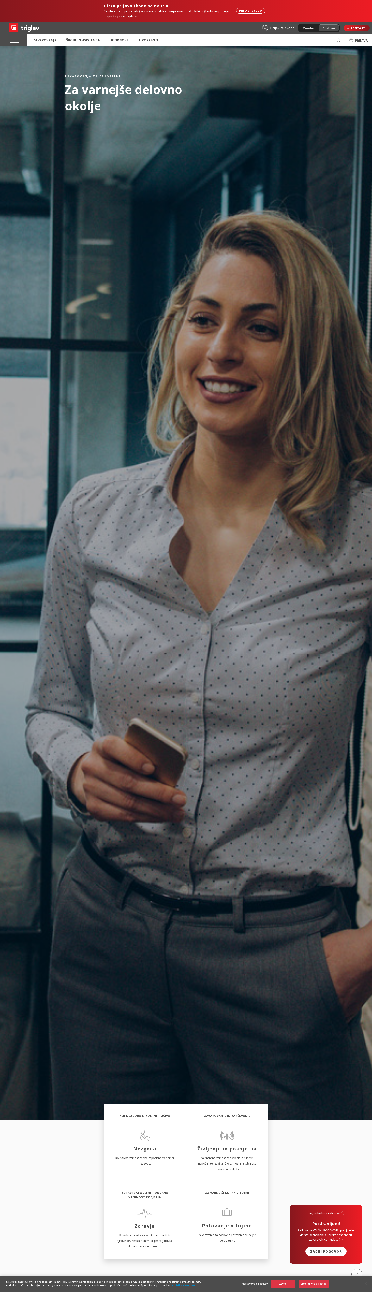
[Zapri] (366, 1283)
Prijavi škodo (250, 10)
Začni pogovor (326, 1251)
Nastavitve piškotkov (255, 1283)
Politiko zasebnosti (339, 1235)
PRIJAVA (361, 40)
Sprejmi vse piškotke (313, 1283)
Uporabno (148, 40)
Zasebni (308, 28)
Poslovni (329, 28)
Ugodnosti (120, 40)
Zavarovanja (45, 40)
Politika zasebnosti (184, 1285)
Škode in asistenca (83, 40)
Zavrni (283, 1283)
